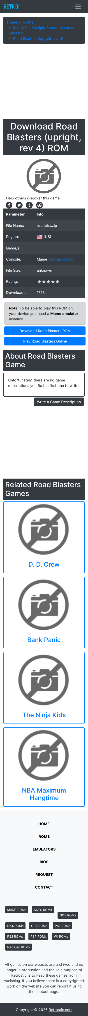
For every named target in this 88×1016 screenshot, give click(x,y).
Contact (44, 887)
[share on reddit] (38, 204)
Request (44, 874)
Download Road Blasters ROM (45, 330)
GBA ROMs (39, 926)
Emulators (44, 849)
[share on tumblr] (29, 204)
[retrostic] (11, 6)
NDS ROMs (68, 915)
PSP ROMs (38, 936)
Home (44, 824)
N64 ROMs (15, 926)
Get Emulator (61, 259)
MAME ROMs (16, 910)
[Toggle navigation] (78, 6)
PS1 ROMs (62, 926)
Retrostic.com (60, 1009)
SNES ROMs (43, 910)
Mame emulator (64, 313)
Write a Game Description (59, 402)
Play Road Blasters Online (45, 341)
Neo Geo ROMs (18, 947)
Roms (44, 836)
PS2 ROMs (15, 936)
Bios (44, 862)
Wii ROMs (61, 936)
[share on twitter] (19, 204)
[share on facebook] (8, 204)
